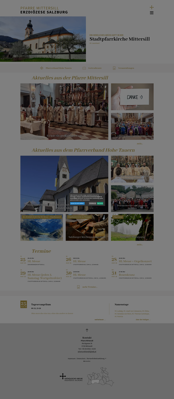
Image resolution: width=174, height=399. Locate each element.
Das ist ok (100, 203)
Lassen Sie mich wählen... (77, 203)
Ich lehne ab (92, 203)
